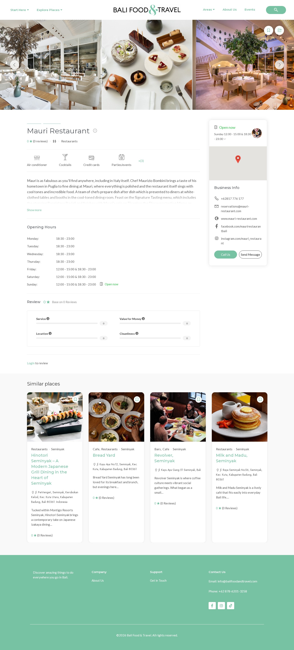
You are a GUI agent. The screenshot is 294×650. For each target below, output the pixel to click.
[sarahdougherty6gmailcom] (257, 133)
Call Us (225, 254)
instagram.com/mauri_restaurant (241, 241)
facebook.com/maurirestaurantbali (241, 229)
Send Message (250, 254)
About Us (230, 9)
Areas (207, 9)
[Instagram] (221, 605)
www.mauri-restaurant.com (239, 218)
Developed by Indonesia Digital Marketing (147, 640)
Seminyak (34, 121)
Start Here (18, 10)
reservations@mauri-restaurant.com (235, 209)
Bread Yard (104, 455)
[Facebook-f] (212, 605)
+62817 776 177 (232, 198)
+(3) (141, 161)
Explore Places (48, 10)
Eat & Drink (52, 121)
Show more (34, 210)
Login (31, 363)
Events (250, 9)
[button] (276, 10)
